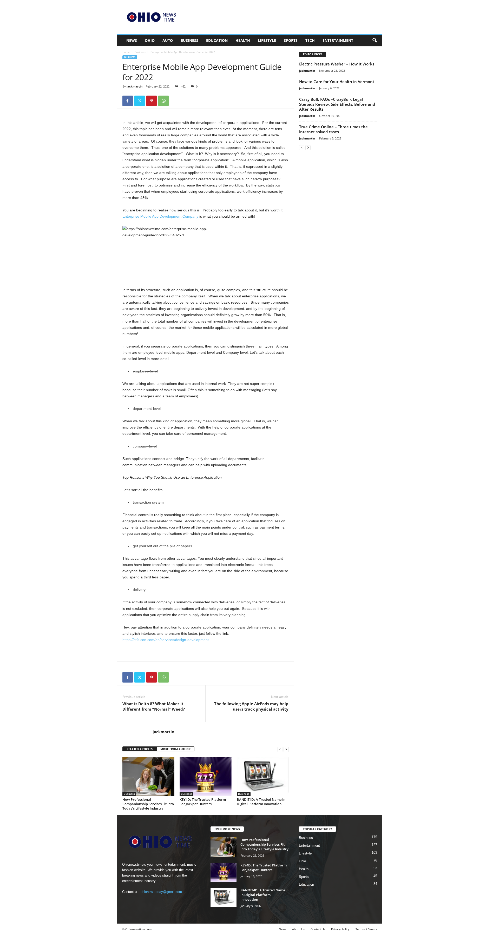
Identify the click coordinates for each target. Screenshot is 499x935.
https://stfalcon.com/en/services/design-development (165, 640)
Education (217, 40)
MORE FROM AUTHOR (175, 749)
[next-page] (286, 749)
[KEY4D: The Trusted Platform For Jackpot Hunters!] (206, 776)
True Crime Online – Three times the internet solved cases (333, 129)
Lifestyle (267, 40)
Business (189, 40)
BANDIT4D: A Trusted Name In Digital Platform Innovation (261, 801)
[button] (374, 40)
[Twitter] (139, 101)
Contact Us (318, 929)
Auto (167, 40)
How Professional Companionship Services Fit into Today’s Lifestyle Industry (148, 804)
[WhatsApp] (163, 101)
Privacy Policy (340, 929)
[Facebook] (127, 101)
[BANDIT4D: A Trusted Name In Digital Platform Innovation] (263, 776)
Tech (310, 40)
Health (242, 40)
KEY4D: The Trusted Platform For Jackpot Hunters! (203, 801)
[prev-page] (280, 749)
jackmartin (134, 86)
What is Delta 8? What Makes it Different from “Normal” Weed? (153, 706)
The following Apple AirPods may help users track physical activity (251, 706)
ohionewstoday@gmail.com (161, 892)
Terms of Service (366, 929)
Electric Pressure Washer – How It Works (336, 63)
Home (126, 52)
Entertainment (338, 40)
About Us (298, 929)
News (131, 40)
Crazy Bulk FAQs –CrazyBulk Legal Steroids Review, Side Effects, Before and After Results (337, 104)
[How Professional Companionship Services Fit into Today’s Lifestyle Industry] (148, 776)
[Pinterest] (151, 101)
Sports (291, 40)
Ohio (150, 40)
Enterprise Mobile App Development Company (160, 216)
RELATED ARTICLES (140, 749)
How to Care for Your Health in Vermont (336, 81)
